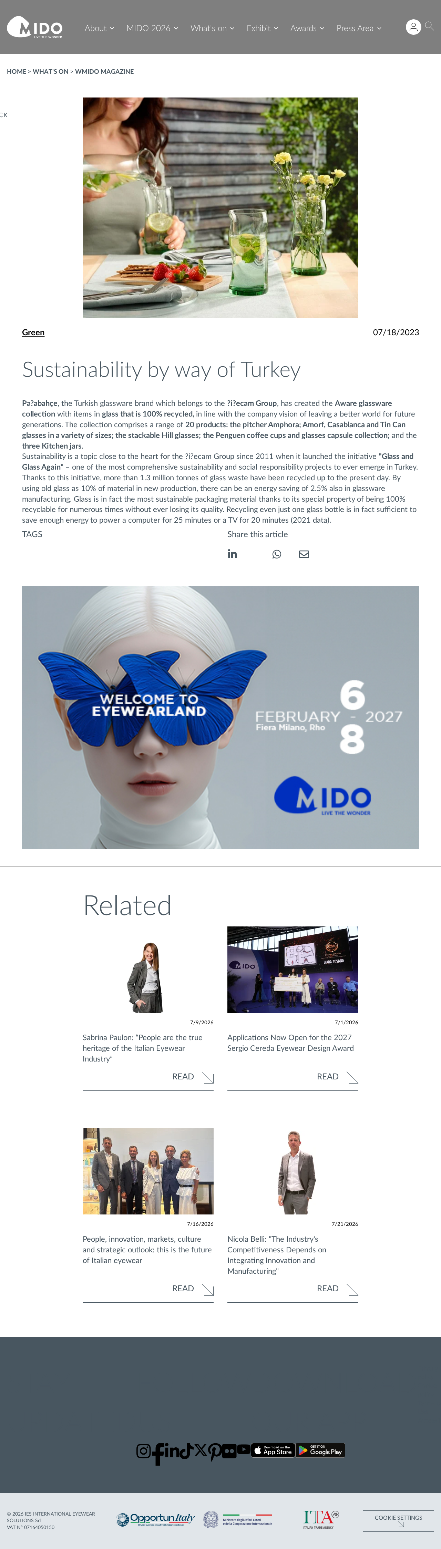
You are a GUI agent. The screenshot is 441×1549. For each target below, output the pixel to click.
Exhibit (258, 28)
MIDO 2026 (148, 28)
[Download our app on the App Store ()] (273, 1451)
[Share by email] (304, 555)
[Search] (429, 27)
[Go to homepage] (34, 27)
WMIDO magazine (104, 72)
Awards (303, 28)
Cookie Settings (398, 1518)
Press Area (355, 28)
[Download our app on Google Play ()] (320, 1451)
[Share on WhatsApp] (277, 555)
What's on (209, 28)
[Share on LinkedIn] (232, 555)
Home (16, 72)
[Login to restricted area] (413, 27)
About (95, 28)
